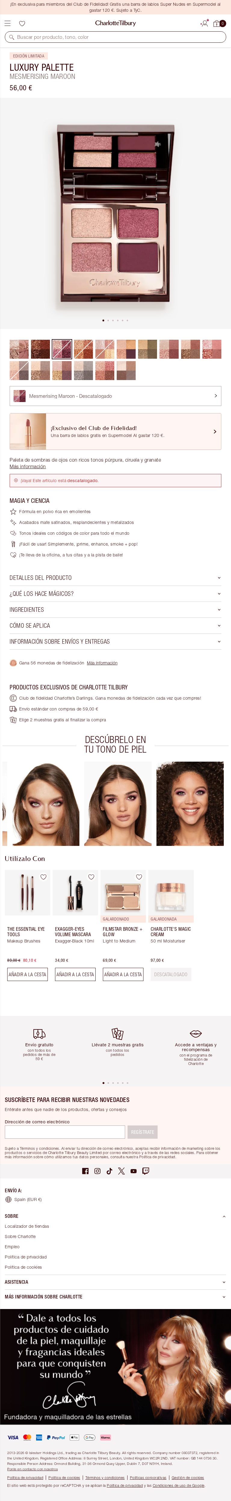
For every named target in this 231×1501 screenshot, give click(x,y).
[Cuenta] (205, 22)
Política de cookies (23, 1267)
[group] (46, 804)
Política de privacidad (26, 1256)
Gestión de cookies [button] (188, 1477)
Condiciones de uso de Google (179, 1485)
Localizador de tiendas (27, 1226)
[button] (11, 37)
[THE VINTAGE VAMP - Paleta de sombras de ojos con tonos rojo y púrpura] (61, 370)
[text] (171, 974)
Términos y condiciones (105, 1477)
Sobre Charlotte (20, 1236)
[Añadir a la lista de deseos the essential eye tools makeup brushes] (43, 876)
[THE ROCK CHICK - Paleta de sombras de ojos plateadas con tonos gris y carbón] (83, 370)
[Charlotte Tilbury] (115, 23)
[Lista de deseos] (22, 23)
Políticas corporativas (148, 1477)
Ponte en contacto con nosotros (32, 1469)
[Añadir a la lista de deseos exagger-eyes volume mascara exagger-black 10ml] (91, 876)
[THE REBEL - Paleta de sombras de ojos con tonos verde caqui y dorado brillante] (147, 349)
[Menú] (7, 23)
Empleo (12, 1246)
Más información (102, 662)
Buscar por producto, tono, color (53, 37)
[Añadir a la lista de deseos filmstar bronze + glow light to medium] (138, 876)
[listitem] (115, 213)
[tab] (103, 320)
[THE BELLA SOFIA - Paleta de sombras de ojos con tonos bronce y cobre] (190, 349)
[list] (115, 213)
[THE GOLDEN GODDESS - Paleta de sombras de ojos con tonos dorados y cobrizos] (40, 370)
